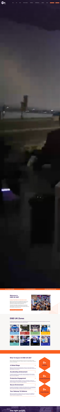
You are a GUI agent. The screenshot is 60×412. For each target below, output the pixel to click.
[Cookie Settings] (52, 411)
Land (32, 333)
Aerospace (12, 333)
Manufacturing (44, 333)
